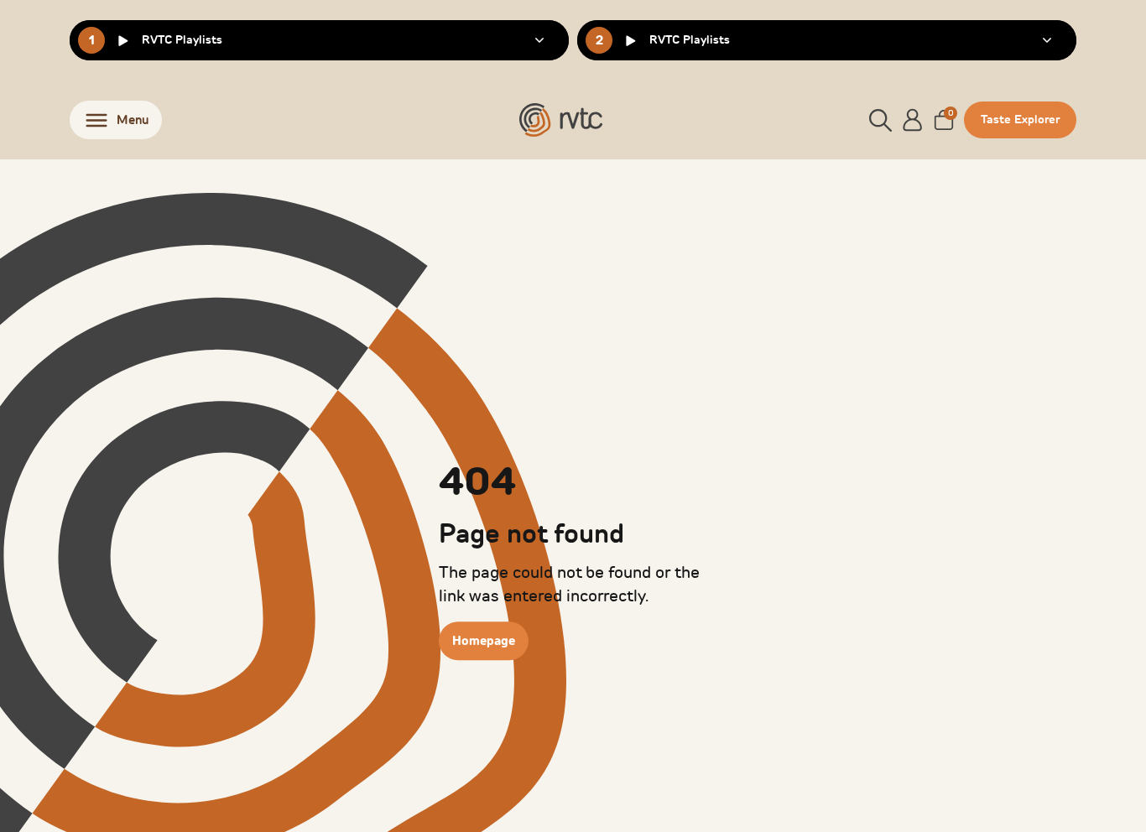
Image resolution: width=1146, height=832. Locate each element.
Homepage (483, 640)
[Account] (913, 120)
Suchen (1020, 159)
